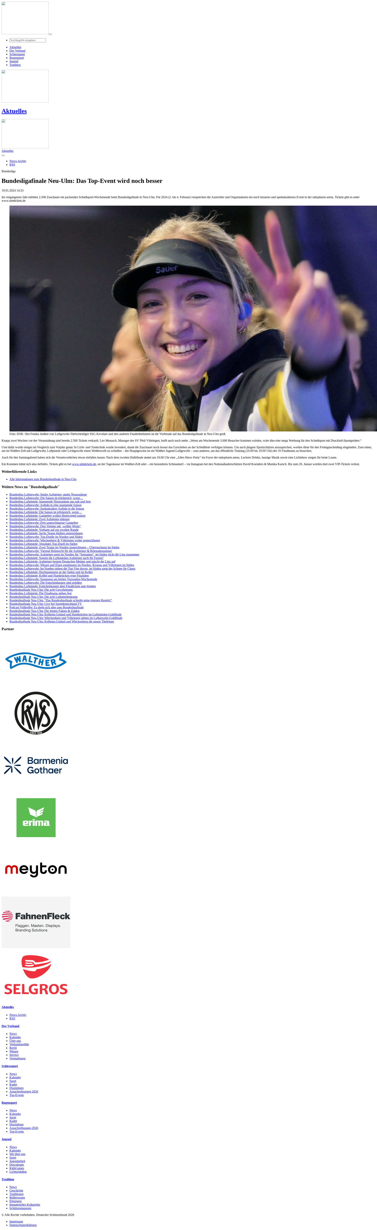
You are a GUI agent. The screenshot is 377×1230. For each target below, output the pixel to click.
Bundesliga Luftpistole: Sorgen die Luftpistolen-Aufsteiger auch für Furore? (56, 558)
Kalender (15, 1037)
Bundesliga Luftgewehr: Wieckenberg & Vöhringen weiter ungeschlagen (54, 540)
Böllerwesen (17, 1197)
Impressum (16, 1221)
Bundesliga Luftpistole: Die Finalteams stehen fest (40, 593)
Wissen (13, 1051)
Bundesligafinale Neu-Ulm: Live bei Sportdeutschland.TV (45, 603)
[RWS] (36, 737)
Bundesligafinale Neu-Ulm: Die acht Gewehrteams (41, 589)
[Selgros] (36, 999)
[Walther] (36, 685)
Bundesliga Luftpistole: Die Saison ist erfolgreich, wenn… (45, 512)
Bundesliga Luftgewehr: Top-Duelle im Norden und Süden (46, 536)
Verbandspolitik (19, 1044)
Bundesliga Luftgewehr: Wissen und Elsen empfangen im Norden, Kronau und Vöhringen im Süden (71, 565)
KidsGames (16, 1168)
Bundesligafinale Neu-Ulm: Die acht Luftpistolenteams (43, 596)
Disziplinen (16, 1088)
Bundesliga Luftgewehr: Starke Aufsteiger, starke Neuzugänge (48, 494)
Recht (13, 1047)
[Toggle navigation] (50, 34)
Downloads (16, 1164)
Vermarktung (17, 1058)
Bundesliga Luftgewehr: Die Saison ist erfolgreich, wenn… (46, 498)
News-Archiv (17, 1015)
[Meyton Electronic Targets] (36, 894)
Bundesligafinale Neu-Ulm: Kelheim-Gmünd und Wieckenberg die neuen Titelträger (61, 621)
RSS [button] (12, 164)
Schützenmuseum (20, 1208)
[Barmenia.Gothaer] (36, 790)
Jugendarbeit (17, 1161)
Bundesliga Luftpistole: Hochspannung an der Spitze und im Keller (51, 572)
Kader (13, 1084)
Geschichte (16, 1190)
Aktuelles (14, 110)
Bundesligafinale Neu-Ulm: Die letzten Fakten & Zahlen (44, 611)
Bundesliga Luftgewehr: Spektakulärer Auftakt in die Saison (46, 508)
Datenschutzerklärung (23, 1225)
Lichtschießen (18, 1171)
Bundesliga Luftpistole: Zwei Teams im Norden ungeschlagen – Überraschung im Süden (64, 547)
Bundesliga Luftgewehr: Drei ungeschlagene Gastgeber (43, 522)
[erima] (36, 842)
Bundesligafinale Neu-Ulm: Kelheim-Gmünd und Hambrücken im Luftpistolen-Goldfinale (65, 614)
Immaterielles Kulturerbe (24, 1204)
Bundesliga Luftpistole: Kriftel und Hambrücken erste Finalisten (49, 575)
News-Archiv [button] (17, 161)
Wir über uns (17, 1154)
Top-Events (16, 1095)
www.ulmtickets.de (84, 464)
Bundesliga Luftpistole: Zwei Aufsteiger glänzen (39, 519)
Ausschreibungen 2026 (23, 1091)
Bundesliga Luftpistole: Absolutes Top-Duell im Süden (43, 544)
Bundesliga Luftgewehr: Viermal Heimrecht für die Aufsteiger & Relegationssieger (60, 551)
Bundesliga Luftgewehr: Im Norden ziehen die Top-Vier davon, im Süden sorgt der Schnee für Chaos (72, 568)
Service (14, 1055)
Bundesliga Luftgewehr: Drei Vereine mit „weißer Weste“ (45, 526)
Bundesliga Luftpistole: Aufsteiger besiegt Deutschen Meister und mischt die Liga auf (62, 561)
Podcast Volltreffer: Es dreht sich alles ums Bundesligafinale (46, 607)
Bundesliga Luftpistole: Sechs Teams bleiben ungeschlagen (46, 533)
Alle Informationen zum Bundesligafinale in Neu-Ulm (42, 479)
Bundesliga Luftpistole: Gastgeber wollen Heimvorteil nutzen (47, 515)
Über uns (15, 1040)
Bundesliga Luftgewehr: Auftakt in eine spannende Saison (45, 505)
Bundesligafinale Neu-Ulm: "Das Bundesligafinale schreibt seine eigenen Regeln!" (60, 600)
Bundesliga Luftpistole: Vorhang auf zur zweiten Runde (44, 529)
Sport (12, 1081)
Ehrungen (15, 1201)
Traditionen (16, 1194)
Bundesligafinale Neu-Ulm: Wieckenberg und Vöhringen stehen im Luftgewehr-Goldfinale (65, 618)
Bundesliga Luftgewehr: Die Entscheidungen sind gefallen (45, 582)
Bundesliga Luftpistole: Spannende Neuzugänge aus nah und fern (50, 501)
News (13, 1033)
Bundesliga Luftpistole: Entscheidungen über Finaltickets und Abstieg (52, 586)
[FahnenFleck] (36, 947)
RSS (12, 1018)
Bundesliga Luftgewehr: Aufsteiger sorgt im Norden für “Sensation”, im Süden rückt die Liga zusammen (74, 554)
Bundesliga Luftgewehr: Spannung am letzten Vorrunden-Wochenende (53, 579)
